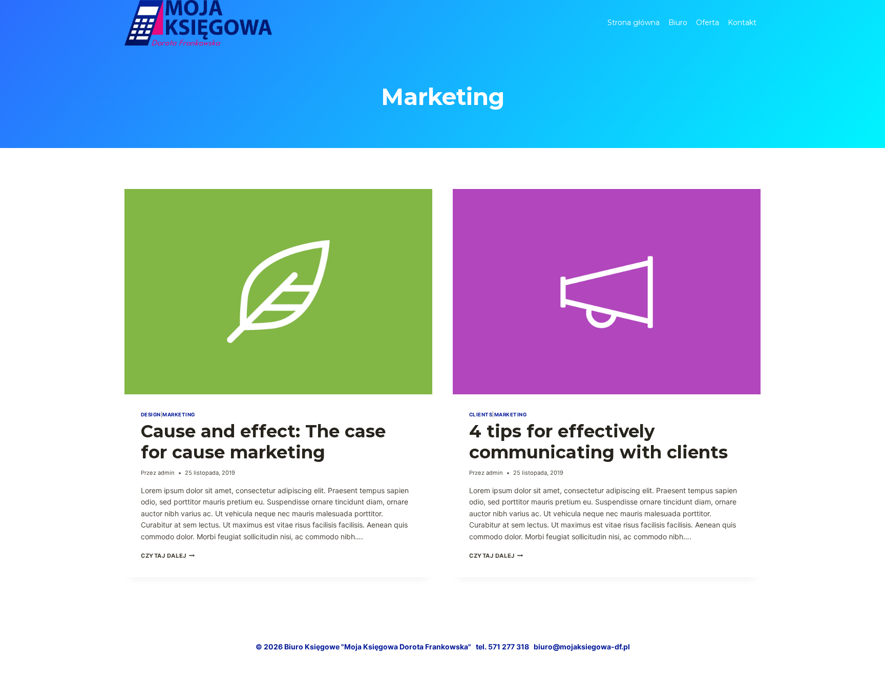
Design (151, 414)
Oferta (707, 22)
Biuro (677, 22)
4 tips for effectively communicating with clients (598, 441)
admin (166, 472)
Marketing (178, 414)
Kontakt (742, 22)
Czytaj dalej (168, 555)
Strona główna (633, 22)
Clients (480, 414)
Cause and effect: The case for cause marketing (263, 441)
